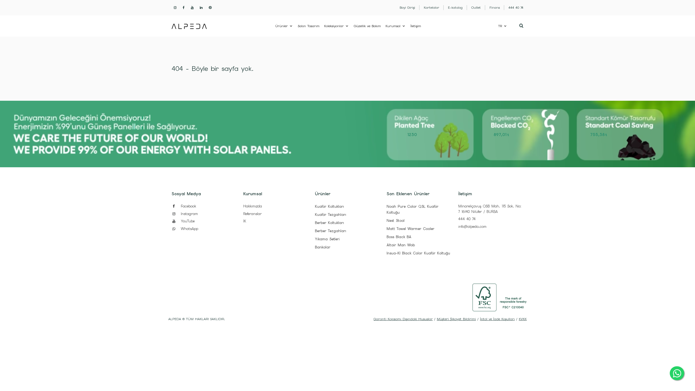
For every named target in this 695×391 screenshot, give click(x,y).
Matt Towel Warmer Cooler (410, 228)
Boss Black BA (399, 237)
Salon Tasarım (309, 26)
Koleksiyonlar (334, 26)
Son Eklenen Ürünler (408, 194)
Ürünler (281, 26)
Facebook (187, 206)
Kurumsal (393, 26)
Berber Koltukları (329, 222)
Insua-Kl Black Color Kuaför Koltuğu (418, 253)
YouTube (187, 221)
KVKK (523, 319)
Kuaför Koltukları (329, 206)
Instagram (188, 214)
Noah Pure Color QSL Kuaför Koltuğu (412, 209)
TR (500, 26)
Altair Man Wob (401, 245)
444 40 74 (467, 219)
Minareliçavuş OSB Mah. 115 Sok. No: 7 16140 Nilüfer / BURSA (489, 209)
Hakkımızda (252, 206)
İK (244, 221)
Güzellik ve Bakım (367, 26)
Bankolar (322, 247)
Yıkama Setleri (327, 239)
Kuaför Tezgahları (330, 214)
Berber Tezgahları (330, 231)
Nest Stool (396, 220)
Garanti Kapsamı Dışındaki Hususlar (403, 319)
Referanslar (252, 214)
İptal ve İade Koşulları (497, 319)
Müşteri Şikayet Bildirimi (456, 319)
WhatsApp (188, 228)
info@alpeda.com (472, 226)
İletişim (415, 26)
